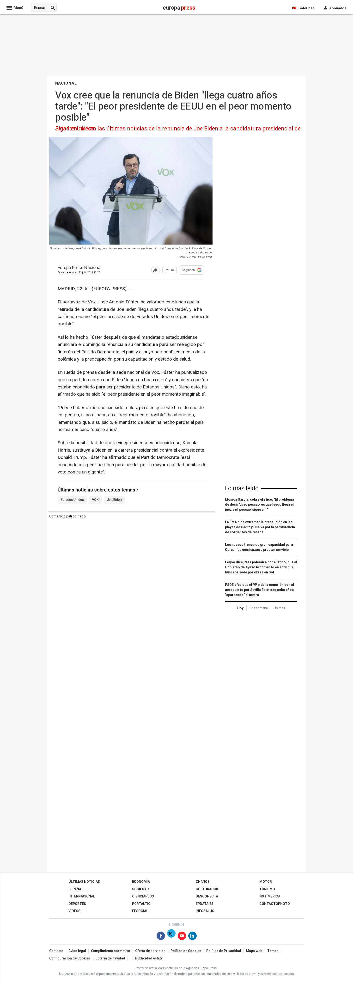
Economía (141, 881)
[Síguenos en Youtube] (182, 937)
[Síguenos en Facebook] (161, 937)
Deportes (77, 903)
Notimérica (269, 896)
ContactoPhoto (274, 903)
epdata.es (204, 903)
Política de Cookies (185, 950)
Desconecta (207, 896)
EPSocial (140, 911)
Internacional (81, 896)
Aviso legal (77, 950)
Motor (265, 881)
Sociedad (140, 889)
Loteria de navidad (110, 958)
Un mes (279, 608)
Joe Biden (114, 500)
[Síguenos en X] (171, 937)
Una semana (259, 608)
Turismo (267, 889)
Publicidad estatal (149, 958)
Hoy (240, 608)
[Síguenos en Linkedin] (192, 937)
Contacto (56, 950)
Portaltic (141, 903)
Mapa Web (254, 950)
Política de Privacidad (223, 950)
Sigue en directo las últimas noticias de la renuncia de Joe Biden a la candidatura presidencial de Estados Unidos (178, 129)
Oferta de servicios (150, 950)
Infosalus (205, 911)
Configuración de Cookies (70, 958)
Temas (273, 950)
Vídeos (74, 911)
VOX (95, 500)
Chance (202, 881)
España (74, 889)
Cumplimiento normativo (110, 950)
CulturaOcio (207, 889)
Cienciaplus (143, 896)
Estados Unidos (72, 500)
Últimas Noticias (84, 881)
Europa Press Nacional (79, 267)
